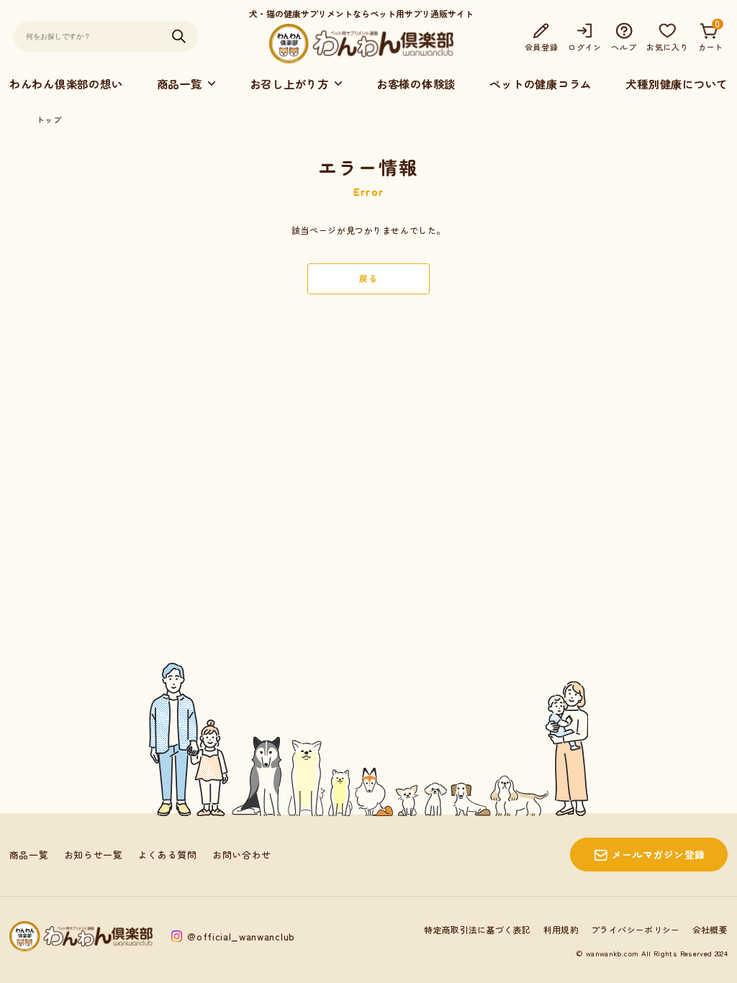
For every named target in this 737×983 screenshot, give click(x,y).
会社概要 (710, 929)
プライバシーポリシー (635, 929)
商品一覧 (29, 854)
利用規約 (561, 929)
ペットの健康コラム (540, 83)
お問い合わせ (241, 854)
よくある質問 (167, 854)
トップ (49, 119)
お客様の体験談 (416, 83)
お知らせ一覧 (93, 854)
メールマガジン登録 (658, 854)
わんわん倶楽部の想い (66, 83)
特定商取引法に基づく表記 (477, 929)
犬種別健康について (676, 83)
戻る (368, 278)
